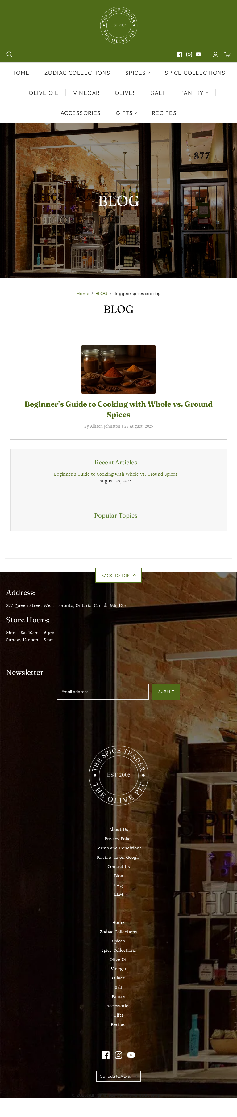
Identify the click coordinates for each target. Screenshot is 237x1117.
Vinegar (86, 92)
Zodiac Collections (77, 72)
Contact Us (118, 867)
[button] (118, 575)
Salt (158, 92)
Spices (118, 941)
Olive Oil (43, 92)
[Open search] (9, 54)
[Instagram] (189, 54)
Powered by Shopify (146, 1095)
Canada (115, 1076)
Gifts (118, 1015)
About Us (118, 830)
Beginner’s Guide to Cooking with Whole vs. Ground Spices (115, 474)
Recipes (164, 112)
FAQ (118, 885)
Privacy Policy (119, 839)
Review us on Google (118, 857)
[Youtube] (198, 54)
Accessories (80, 112)
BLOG (101, 293)
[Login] (215, 54)
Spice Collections (195, 72)
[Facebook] (180, 54)
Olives (125, 92)
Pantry (118, 997)
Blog (118, 876)
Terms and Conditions (119, 848)
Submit (166, 691)
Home (20, 72)
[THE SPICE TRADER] (118, 25)
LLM (118, 895)
